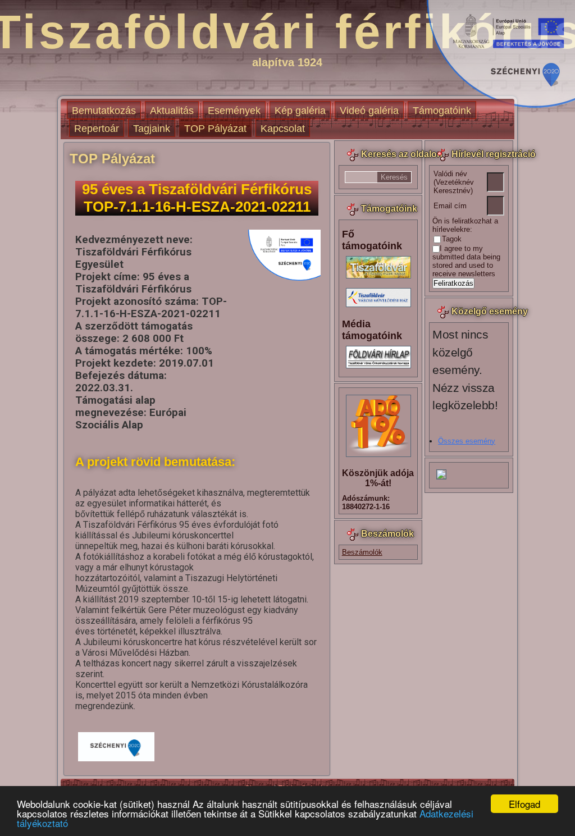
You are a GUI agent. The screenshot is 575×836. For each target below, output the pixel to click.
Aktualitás (172, 110)
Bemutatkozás (104, 110)
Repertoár (96, 128)
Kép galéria (300, 110)
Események (234, 110)
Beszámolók (362, 552)
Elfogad (524, 804)
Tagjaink (151, 128)
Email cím (450, 206)
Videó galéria (369, 110)
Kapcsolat (283, 128)
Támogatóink (442, 110)
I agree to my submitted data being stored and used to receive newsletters (466, 261)
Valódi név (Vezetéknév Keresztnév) (453, 182)
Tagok (452, 239)
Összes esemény (466, 441)
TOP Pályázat (215, 128)
